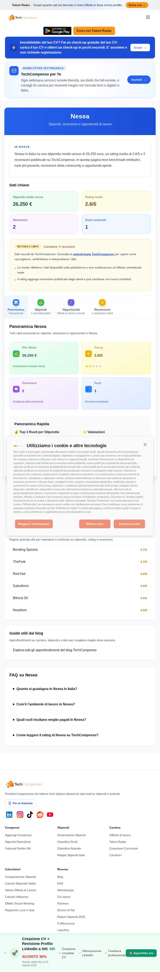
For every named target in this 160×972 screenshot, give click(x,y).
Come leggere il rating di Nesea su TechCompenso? (57, 735)
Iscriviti (138, 79)
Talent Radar (117, 841)
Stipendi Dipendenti (18, 841)
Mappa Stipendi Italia (71, 855)
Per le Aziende (23, 803)
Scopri (140, 47)
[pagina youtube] (50, 814)
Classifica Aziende (69, 848)
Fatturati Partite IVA (18, 848)
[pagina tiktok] (30, 814)
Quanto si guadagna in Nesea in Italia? (46, 689)
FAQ (60, 883)
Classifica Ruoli (67, 841)
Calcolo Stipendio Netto (20, 883)
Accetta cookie (129, 524)
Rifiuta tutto (94, 524)
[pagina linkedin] (9, 814)
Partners (63, 903)
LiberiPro (63, 930)
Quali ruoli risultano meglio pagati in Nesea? (51, 719)
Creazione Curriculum (123, 848)
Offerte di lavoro (120, 835)
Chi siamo (63, 896)
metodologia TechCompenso (93, 254)
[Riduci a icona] (5, 953)
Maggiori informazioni (33, 524)
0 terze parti (33, 452)
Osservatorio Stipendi (71, 835)
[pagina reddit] (40, 814)
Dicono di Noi (66, 910)
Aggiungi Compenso (18, 835)
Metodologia (65, 890)
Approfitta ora (141, 953)
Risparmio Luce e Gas (19, 910)
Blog (60, 876)
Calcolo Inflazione (16, 896)
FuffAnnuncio (66, 923)
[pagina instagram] (20, 814)
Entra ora (137, 5)
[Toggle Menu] (147, 17)
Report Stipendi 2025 (71, 916)
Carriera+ (115, 855)
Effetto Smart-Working (19, 903)
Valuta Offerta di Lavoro (20, 890)
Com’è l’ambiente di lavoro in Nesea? (45, 704)
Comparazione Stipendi (20, 876)
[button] (145, 444)
